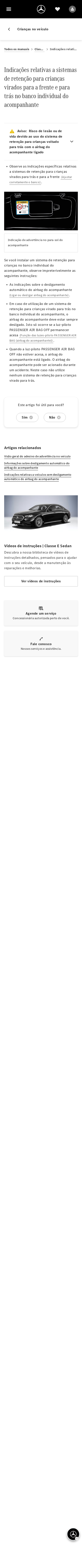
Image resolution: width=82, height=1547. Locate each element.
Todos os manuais (16, 49)
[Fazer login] (72, 9)
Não (52, 417)
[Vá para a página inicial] (41, 9)
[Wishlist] (57, 9)
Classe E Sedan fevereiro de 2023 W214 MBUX (40, 49)
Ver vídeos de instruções (41, 581)
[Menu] (8, 9)
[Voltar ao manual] (10, 29)
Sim (25, 417)
